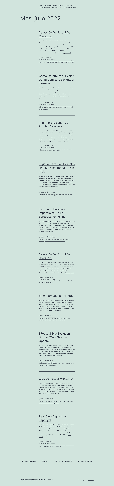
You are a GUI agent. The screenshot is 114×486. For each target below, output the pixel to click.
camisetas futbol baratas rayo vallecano (56, 444)
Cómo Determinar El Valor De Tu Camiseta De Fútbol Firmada (56, 79)
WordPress (91, 480)
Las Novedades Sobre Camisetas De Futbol (57, 5)
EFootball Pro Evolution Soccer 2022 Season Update (54, 337)
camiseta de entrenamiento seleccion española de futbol (59, 106)
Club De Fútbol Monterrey (56, 378)
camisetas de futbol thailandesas (54, 239)
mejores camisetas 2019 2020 (54, 446)
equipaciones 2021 (65, 194)
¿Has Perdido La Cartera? (56, 296)
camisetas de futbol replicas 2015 (54, 318)
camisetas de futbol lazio (66, 280)
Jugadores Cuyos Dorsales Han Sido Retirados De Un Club (57, 167)
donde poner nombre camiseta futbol (47, 365)
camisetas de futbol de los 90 (53, 280)
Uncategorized (51, 59)
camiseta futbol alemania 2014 (54, 401)
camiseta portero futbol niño (53, 363)
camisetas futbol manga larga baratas (50, 403)
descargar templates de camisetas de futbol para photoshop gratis (59, 62)
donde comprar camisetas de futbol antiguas (55, 241)
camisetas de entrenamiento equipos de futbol (49, 107)
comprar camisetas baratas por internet (56, 320)
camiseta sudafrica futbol (52, 60)
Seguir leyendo (67, 53)
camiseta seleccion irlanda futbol (54, 149)
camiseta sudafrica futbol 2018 (54, 194)
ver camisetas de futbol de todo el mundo (51, 150)
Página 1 (45, 461)
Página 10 (68, 461)
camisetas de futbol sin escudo (46, 282)
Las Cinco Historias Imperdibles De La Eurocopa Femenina (52, 212)
